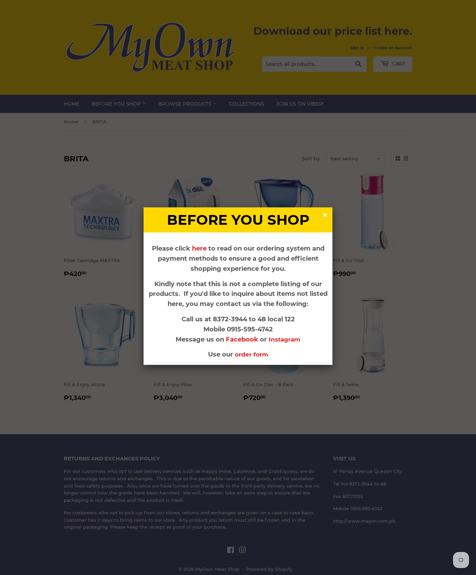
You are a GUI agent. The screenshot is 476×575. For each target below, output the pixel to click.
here (199, 248)
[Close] (326, 216)
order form (251, 354)
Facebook (243, 339)
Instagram (284, 339)
